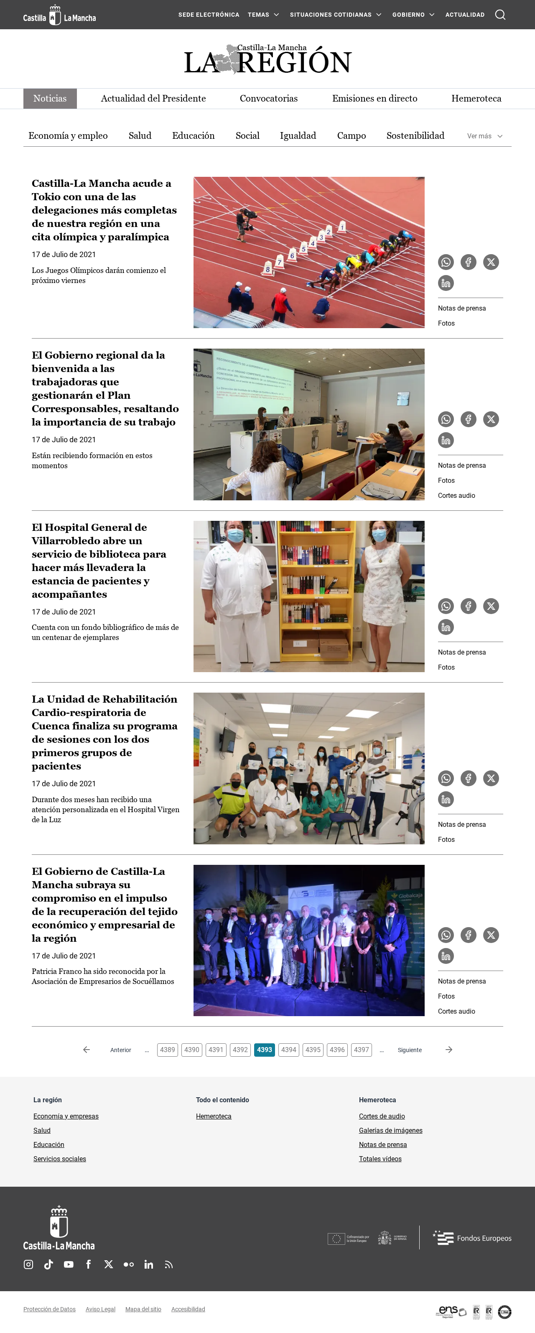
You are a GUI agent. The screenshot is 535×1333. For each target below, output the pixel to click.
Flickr (129, 1264)
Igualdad (298, 135)
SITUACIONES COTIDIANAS (331, 14)
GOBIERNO (408, 14)
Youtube (69, 1264)
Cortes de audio (382, 1116)
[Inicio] (136, 1227)
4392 (240, 1050)
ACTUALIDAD (465, 14)
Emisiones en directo (375, 98)
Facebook (89, 1264)
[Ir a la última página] (442, 1050)
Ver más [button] (479, 136)
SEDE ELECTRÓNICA (208, 14)
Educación (193, 135)
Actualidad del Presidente (153, 98)
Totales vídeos (380, 1159)
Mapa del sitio (143, 1309)
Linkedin (149, 1264)
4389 (167, 1050)
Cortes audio (456, 496)
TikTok (48, 1264)
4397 (361, 1050)
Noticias (50, 98)
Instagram (28, 1264)
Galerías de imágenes (391, 1130)
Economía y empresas (66, 1116)
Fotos (446, 323)
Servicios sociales (59, 1159)
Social (248, 135)
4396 (337, 1050)
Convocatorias (269, 98)
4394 (288, 1050)
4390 (191, 1050)
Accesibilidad (188, 1309)
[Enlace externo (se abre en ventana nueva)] (473, 1312)
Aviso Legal (100, 1309)
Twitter (109, 1264)
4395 (313, 1050)
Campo (351, 135)
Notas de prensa (462, 308)
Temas (259, 14)
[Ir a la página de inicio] (59, 14)
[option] (68, 136)
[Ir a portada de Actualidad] (267, 62)
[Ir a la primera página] (93, 1050)
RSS (169, 1264)
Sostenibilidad (416, 135)
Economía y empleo (68, 135)
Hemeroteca (476, 98)
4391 (216, 1050)
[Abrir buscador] (500, 14)
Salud (140, 135)
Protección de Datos (49, 1309)
